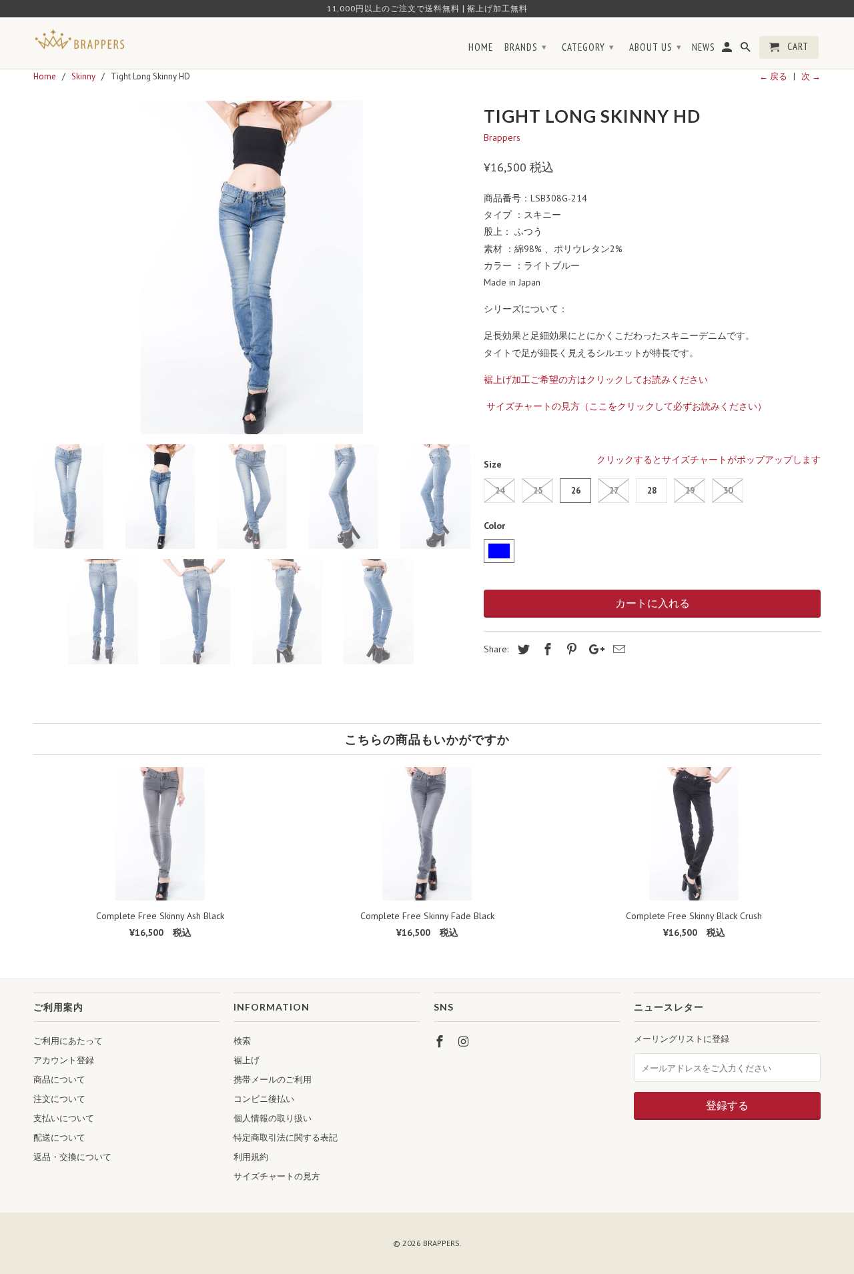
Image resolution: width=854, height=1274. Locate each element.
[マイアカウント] (728, 50)
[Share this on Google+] (593, 649)
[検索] (747, 50)
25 (537, 490)
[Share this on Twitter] (521, 649)
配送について (59, 1137)
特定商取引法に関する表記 (286, 1137)
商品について (59, 1079)
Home (480, 47)
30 (728, 490)
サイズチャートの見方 (277, 1176)
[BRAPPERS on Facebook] (441, 1041)
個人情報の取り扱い (273, 1118)
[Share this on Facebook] (545, 649)
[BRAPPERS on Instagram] (465, 1041)
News (703, 47)
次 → (811, 76)
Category (588, 47)
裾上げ (247, 1060)
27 (613, 490)
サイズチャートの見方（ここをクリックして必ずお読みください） (626, 406)
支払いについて (63, 1118)
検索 (242, 1041)
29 (690, 490)
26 (575, 490)
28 (652, 490)
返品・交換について (72, 1157)
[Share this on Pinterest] (569, 649)
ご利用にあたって (68, 1041)
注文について (59, 1099)
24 (499, 490)
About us (655, 47)
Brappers (502, 137)
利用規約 (251, 1157)
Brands (525, 47)
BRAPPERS (441, 1243)
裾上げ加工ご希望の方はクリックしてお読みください (597, 380)
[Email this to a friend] (617, 649)
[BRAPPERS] (80, 39)
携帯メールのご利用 (273, 1079)
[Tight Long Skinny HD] (251, 267)
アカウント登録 (63, 1060)
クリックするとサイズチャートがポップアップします (708, 460)
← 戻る (773, 76)
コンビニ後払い (264, 1099)
